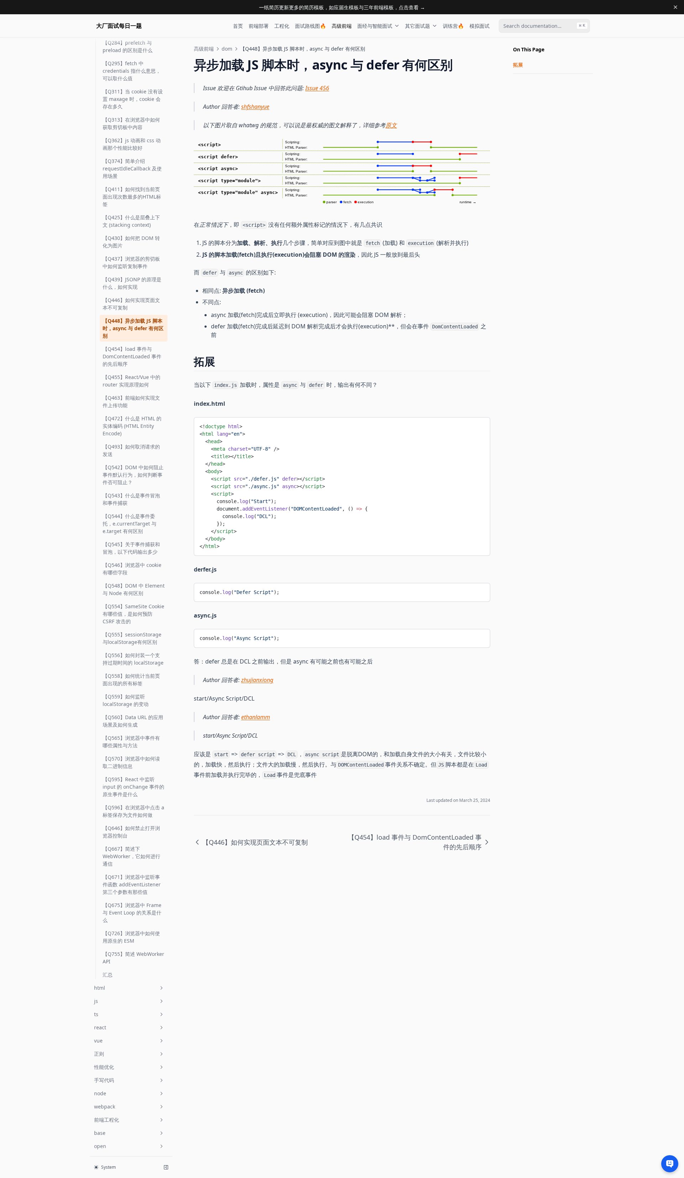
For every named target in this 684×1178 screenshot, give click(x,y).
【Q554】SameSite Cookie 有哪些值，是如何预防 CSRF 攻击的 (133, 614)
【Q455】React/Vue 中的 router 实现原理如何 (131, 381)
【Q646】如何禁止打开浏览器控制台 (131, 832)
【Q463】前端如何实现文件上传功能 (131, 401)
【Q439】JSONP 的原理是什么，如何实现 (132, 283)
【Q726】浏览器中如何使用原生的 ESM (131, 937)
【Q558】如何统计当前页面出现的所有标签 (131, 679)
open (100, 1146)
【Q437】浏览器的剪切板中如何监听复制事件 (131, 262)
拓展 (518, 64)
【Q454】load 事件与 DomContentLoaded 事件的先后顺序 (132, 356)
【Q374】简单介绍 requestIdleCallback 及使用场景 (132, 168)
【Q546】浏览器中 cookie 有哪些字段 (132, 569)
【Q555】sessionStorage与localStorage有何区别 (132, 638)
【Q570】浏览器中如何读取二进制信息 (131, 762)
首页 (238, 25)
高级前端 (342, 25)
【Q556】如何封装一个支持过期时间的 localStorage (133, 659)
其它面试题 (417, 25)
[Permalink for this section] (221, 361)
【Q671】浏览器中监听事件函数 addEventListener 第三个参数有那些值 (132, 884)
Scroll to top (525, 83)
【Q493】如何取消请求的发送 (131, 450)
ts (96, 1014)
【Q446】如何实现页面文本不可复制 (131, 304)
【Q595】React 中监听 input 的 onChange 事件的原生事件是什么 (133, 787)
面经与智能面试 (374, 25)
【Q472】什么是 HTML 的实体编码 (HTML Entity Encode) (132, 426)
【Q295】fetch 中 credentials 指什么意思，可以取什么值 (132, 71)
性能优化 (104, 1067)
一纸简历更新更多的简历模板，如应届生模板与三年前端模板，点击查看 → (342, 7)
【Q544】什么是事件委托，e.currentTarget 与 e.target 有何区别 (129, 523)
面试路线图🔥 (310, 25)
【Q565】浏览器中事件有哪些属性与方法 (131, 741)
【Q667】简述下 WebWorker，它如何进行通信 (131, 856)
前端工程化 (106, 1119)
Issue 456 (317, 88)
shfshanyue (255, 107)
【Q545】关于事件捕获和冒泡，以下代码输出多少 (131, 548)
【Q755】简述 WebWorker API (133, 958)
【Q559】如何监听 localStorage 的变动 (126, 700)
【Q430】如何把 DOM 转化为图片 (131, 242)
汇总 (108, 974)
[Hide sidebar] (166, 1167)
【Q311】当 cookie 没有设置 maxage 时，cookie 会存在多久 (133, 99)
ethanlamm (255, 717)
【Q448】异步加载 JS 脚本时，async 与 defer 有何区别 (133, 328)
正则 (99, 1053)
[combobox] (544, 26)
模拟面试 (479, 25)
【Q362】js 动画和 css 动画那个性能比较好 (132, 144)
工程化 (281, 25)
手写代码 (104, 1080)
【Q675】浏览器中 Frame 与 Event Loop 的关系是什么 (132, 912)
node (100, 1093)
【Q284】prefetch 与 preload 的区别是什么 (127, 46)
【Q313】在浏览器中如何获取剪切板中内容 (131, 123)
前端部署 (259, 25)
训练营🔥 (453, 25)
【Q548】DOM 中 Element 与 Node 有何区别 (134, 589)
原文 (391, 125)
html (99, 987)
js (96, 1001)
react (100, 1027)
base (99, 1133)
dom (227, 48)
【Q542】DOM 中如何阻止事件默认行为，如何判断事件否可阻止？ (133, 475)
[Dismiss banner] (675, 7)
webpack (104, 1106)
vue (98, 1040)
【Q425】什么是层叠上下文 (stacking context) (131, 221)
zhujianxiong (257, 680)
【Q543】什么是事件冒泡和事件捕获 (131, 499)
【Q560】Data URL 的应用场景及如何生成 (133, 721)
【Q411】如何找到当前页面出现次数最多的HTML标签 (132, 197)
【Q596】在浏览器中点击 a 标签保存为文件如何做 (133, 811)
